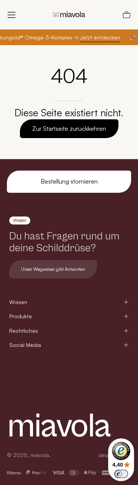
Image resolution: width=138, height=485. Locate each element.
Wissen (18, 302)
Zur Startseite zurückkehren (69, 128)
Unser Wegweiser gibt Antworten (53, 269)
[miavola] (69, 15)
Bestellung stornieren (69, 181)
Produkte (20, 316)
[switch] (121, 474)
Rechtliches (23, 330)
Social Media (25, 345)
